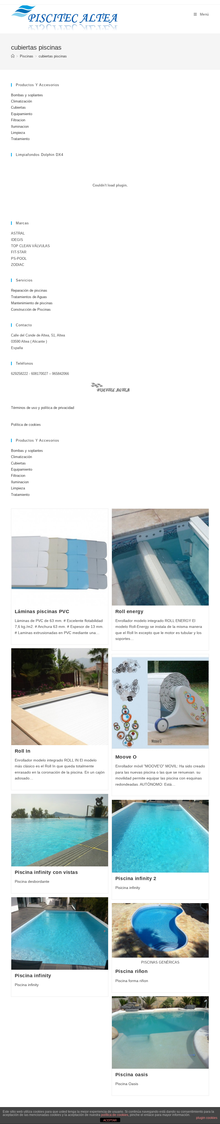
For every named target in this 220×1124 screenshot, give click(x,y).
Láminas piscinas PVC (42, 611)
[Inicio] (12, 56)
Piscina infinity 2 (135, 878)
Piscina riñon (131, 971)
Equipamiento (21, 114)
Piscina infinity (33, 975)
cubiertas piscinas (53, 56)
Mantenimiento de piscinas (32, 303)
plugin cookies (206, 1118)
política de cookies (114, 1115)
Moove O (126, 757)
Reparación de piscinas (29, 290)
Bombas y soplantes (27, 95)
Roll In (23, 751)
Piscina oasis (131, 1074)
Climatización (21, 101)
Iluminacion (20, 127)
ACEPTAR (110, 1120)
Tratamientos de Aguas (29, 297)
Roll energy (129, 611)
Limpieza (18, 133)
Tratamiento (20, 139)
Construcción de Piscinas (31, 309)
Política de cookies (26, 425)
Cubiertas (18, 107)
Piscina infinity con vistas (46, 872)
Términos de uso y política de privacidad (42, 408)
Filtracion (18, 120)
